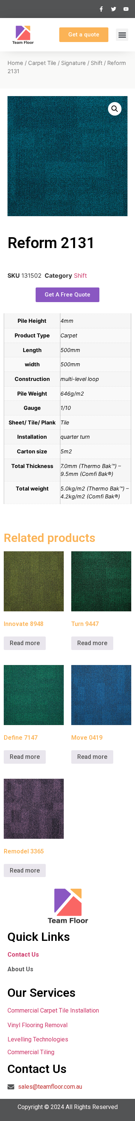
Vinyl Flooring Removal (38, 1025)
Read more (25, 643)
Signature (73, 63)
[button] (122, 35)
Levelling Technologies (38, 1039)
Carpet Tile (42, 63)
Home (15, 63)
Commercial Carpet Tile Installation (53, 1010)
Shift (96, 63)
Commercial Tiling (31, 1052)
